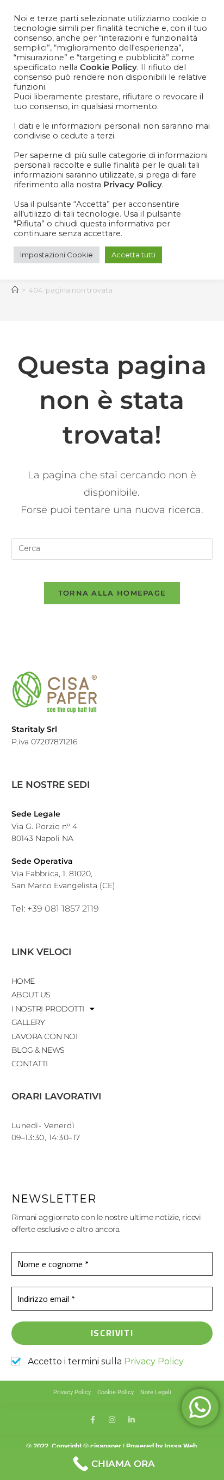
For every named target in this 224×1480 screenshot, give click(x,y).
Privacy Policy (154, 1361)
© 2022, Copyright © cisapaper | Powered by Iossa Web (112, 1446)
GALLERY (28, 1022)
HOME (23, 981)
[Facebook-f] (92, 1419)
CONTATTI (29, 1063)
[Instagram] (112, 1419)
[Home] (14, 290)
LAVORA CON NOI (44, 1036)
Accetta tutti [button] (133, 254)
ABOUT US (31, 995)
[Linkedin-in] (131, 1419)
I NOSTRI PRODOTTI (47, 1009)
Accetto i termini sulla (105, 1361)
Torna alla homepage (112, 593)
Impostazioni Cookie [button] (56, 254)
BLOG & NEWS (38, 1050)
